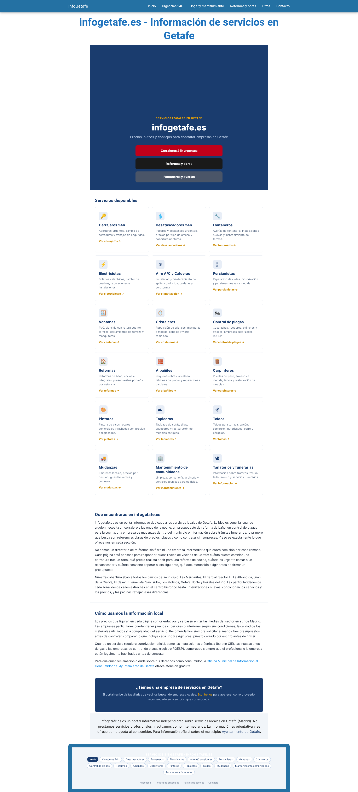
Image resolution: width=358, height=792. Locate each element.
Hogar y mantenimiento (207, 6)
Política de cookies (194, 782)
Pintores (174, 765)
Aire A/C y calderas (201, 759)
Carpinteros (156, 765)
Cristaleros (262, 759)
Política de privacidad (167, 782)
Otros (266, 6)
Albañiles (138, 765)
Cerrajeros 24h (110, 759)
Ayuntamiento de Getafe (241, 731)
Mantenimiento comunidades (252, 765)
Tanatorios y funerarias (179, 772)
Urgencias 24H (172, 6)
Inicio (152, 6)
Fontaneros (157, 759)
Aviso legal (145, 782)
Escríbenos (205, 694)
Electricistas (177, 759)
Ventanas (244, 759)
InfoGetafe (78, 6)
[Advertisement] (179, 85)
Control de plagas (99, 765)
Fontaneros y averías (179, 177)
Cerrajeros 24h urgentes (179, 151)
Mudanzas (223, 765)
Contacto (283, 6)
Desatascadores (135, 759)
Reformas (121, 765)
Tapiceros (191, 765)
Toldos (206, 765)
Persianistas (226, 759)
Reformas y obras (243, 6)
